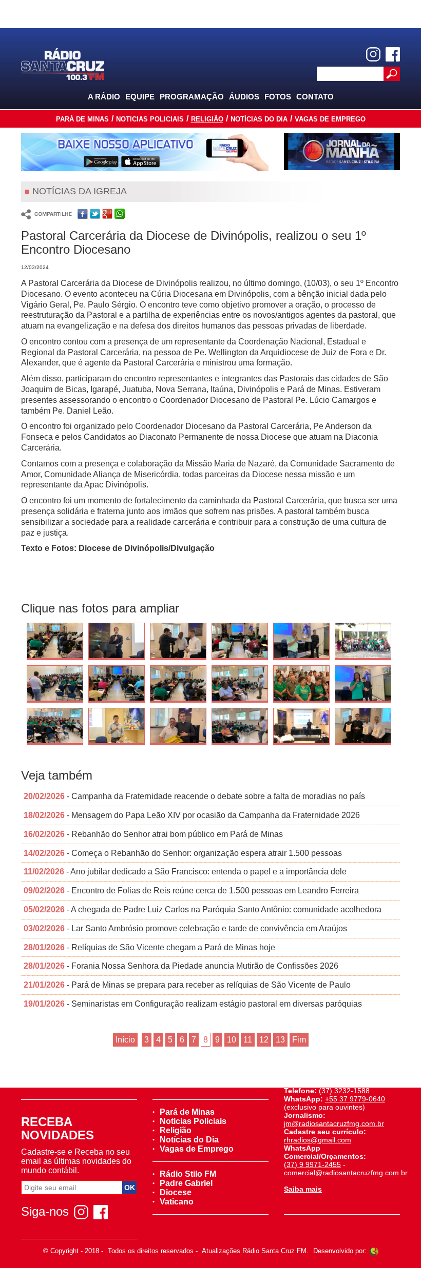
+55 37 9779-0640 (355, 1099)
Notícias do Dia (259, 119)
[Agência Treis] (373, 1251)
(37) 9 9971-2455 (312, 1164)
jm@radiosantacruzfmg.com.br (334, 1123)
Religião (207, 119)
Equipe (140, 96)
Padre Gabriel (186, 1183)
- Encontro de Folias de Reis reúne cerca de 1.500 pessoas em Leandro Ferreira (191, 890)
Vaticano (177, 1201)
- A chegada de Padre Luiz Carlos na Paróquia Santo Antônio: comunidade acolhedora (202, 909)
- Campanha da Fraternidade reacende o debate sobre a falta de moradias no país (194, 796)
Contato (315, 96)
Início (125, 1039)
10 (231, 1039)
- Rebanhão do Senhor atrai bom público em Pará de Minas (153, 834)
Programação (192, 96)
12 (264, 1039)
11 (247, 1039)
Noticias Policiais (150, 119)
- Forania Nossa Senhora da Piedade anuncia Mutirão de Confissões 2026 (181, 966)
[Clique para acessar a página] (145, 152)
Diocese (176, 1192)
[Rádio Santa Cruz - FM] (62, 63)
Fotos (277, 96)
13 (280, 1039)
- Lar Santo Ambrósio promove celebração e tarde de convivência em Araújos (185, 928)
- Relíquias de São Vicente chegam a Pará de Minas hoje (149, 947)
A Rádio (104, 96)
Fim (299, 1039)
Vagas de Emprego (330, 119)
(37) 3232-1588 (344, 1091)
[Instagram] (373, 54)
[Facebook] (393, 54)
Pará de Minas (82, 119)
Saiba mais (303, 1189)
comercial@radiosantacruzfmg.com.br (346, 1173)
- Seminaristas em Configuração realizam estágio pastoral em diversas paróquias (193, 1003)
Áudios (244, 96)
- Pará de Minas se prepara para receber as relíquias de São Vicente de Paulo (187, 984)
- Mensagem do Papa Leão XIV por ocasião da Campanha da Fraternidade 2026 (192, 815)
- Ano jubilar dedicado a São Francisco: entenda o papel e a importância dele (185, 871)
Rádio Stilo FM (188, 1174)
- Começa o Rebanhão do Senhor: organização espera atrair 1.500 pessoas (183, 853)
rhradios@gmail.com (317, 1140)
